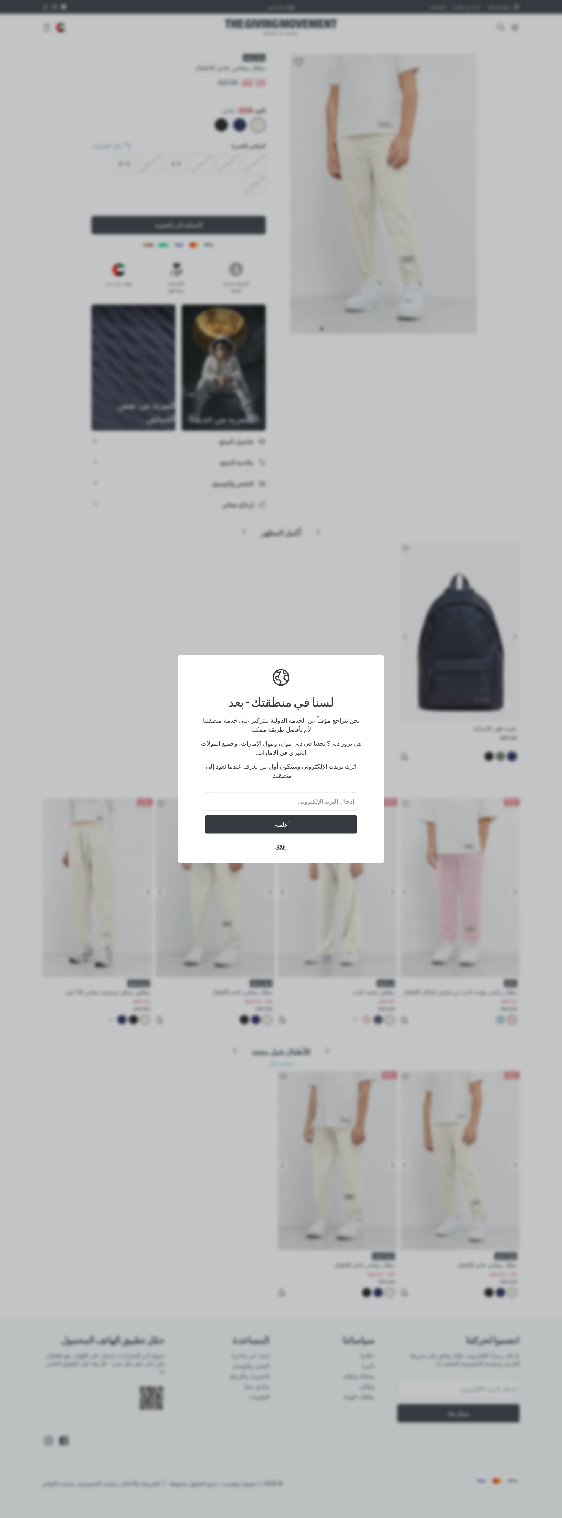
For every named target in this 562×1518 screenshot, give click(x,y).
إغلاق (281, 846)
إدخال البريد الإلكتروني (326, 801)
